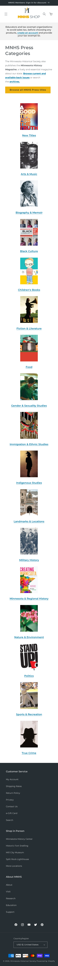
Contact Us (12, 806)
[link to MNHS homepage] (28, 10)
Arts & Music (29, 174)
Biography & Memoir (29, 212)
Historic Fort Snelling (17, 845)
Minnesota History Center (19, 839)
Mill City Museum (15, 852)
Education (11, 905)
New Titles (29, 135)
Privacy (10, 799)
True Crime (29, 752)
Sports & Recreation (29, 714)
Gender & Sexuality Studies (29, 405)
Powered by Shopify (46, 961)
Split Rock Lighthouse (17, 859)
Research (10, 898)
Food (29, 366)
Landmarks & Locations (29, 521)
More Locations (14, 866)
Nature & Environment (29, 637)
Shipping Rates (14, 786)
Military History (29, 560)
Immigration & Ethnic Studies (29, 444)
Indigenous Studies (29, 482)
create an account (27, 32)
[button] (6, 14)
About (9, 884)
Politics (29, 675)
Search (9, 820)
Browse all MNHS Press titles (28, 89)
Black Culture (29, 251)
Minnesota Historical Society (23, 961)
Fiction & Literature (29, 328)
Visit (8, 891)
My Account (12, 779)
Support (10, 912)
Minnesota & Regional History (29, 598)
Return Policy (13, 793)
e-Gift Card (11, 813)
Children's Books (29, 289)
